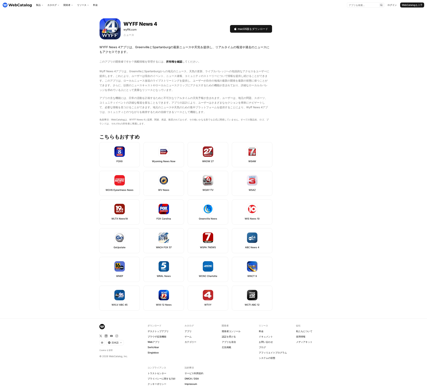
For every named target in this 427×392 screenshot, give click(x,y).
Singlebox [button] (153, 352)
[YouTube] (111, 336)
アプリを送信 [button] (229, 341)
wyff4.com (130, 29)
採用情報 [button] (300, 336)
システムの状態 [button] (267, 357)
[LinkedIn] (106, 336)
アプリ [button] (188, 331)
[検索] (381, 5)
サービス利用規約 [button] (194, 373)
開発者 (66, 5)
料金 (95, 5)
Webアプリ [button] (154, 341)
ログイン (392, 5)
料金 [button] (261, 331)
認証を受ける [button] (229, 336)
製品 (38, 5)
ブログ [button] (262, 347)
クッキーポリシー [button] (157, 383)
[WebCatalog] (102, 326)
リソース (81, 5)
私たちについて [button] (304, 331)
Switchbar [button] (153, 347)
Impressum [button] (191, 383)
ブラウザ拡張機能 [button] (157, 336)
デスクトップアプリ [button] (158, 331)
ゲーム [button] (188, 336)
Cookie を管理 (106, 350)
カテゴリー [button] (190, 341)
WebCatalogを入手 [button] (412, 5)
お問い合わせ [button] (266, 341)
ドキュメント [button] (266, 336)
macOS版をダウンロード (253, 29)
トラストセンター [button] (157, 373)
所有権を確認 (174, 61)
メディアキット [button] (304, 341)
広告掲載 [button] (226, 347)
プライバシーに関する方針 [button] (162, 378)
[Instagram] (116, 336)
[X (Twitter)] (100, 336)
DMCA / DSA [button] (192, 378)
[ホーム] (17, 5)
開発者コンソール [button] (231, 331)
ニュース (128, 35)
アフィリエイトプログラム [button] (273, 352)
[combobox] (115, 342)
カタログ (52, 5)
